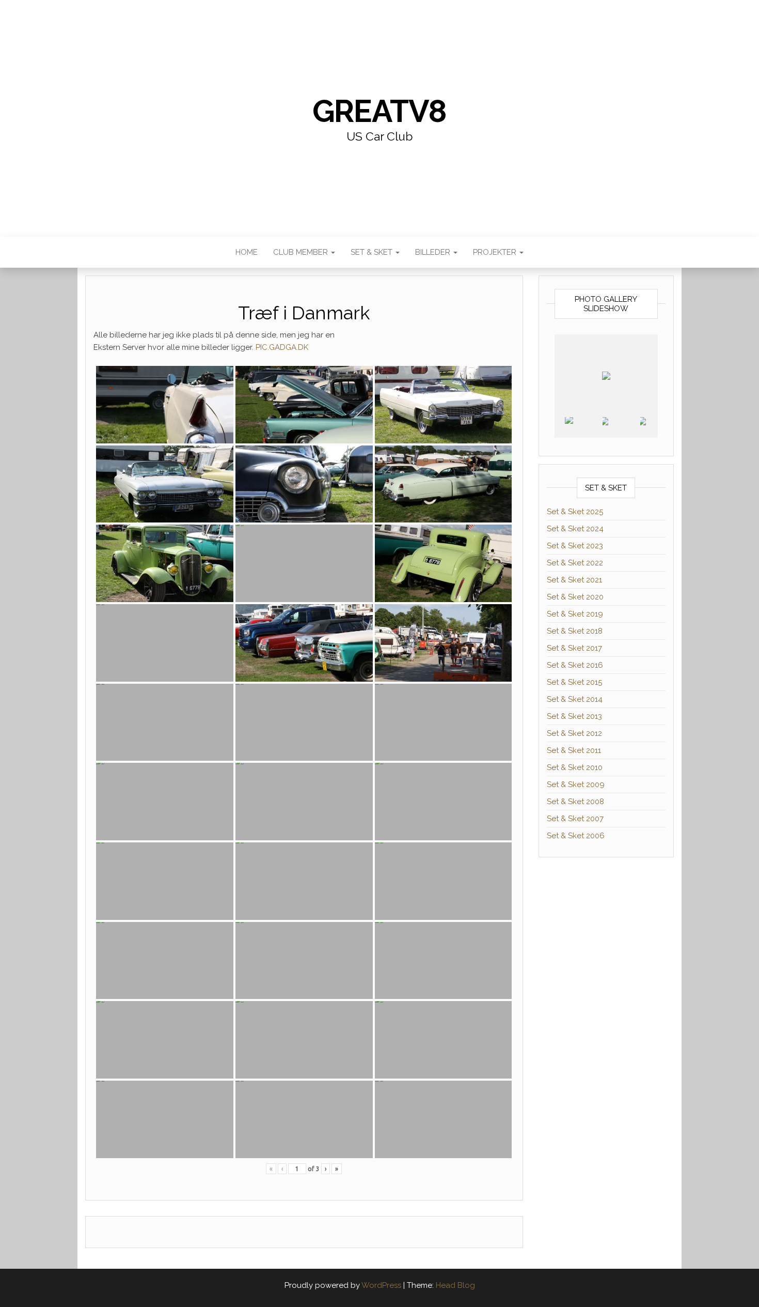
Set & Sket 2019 (575, 614)
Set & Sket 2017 (574, 648)
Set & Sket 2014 (575, 699)
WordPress (381, 1285)
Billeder (433, 252)
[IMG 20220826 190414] (620, 427)
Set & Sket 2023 (575, 545)
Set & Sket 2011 (574, 750)
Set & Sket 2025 (575, 511)
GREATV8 (379, 111)
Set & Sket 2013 (574, 716)
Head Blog (455, 1285)
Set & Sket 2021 (574, 580)
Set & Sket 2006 (576, 835)
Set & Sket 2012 (574, 733)
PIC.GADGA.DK (282, 347)
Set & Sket (372, 252)
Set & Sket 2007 (575, 818)
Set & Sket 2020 (575, 597)
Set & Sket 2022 (575, 562)
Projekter (495, 252)
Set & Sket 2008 (575, 801)
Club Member (301, 252)
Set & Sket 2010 (575, 767)
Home (246, 252)
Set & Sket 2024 (575, 528)
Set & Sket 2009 (576, 784)
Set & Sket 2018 (575, 631)
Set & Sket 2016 (575, 665)
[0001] (583, 428)
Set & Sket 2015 (574, 682)
